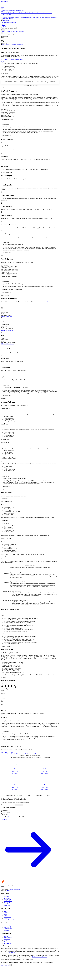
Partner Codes (35, 17)
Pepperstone (39, 795)
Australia (6, 936)
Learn (2, 8)
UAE (5, 941)
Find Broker (6, 20)
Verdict (52, 82)
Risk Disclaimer (8, 928)
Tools (2, 11)
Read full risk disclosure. (13, 952)
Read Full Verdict (18, 59)
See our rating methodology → (42, 301)
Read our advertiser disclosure (39, 957)
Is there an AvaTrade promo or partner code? (13, 672)
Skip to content (4, 1)
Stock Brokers (15, 17)
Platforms (11, 10)
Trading (2, 15)
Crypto (22, 10)
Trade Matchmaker (5, 13)
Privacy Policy (7, 926)
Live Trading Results (9, 919)
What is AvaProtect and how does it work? (12, 663)
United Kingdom (8, 937)
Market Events (7, 917)
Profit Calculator (23, 13)
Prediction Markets (8, 18)
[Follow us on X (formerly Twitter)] (6, 890)
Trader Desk (7, 896)
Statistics (6, 912)
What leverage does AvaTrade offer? (11, 669)
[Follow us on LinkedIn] (8, 890)
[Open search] (2, 20)
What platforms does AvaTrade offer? (11, 666)
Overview (8, 82)
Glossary (6, 10)
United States (7, 939)
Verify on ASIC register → (7, 344)
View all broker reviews (37, 753)
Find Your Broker (8, 901)
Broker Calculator (41, 13)
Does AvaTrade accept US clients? (10, 671)
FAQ (46, 82)
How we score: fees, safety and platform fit (12, 44)
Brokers (3, 17)
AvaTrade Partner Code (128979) (9, 753)
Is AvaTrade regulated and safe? (10, 652)
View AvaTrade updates (49, 675)
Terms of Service (8, 927)
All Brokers (7, 898)
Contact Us (6, 930)
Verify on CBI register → (7, 316)
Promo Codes (28, 17)
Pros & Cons (39, 82)
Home (2, 34)
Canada (6, 940)
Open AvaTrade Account (7, 59)
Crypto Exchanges (49, 17)
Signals (15, 10)
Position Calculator (32, 13)
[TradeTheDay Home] (8, 6)
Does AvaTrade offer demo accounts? (11, 665)
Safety (21, 82)
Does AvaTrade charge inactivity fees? (11, 668)
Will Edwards (10, 816)
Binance (29, 795)
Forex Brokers (8, 17)
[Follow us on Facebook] (9, 890)
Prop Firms (41, 17)
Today (2, 7)
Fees (15, 82)
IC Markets (49, 795)
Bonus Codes (22, 17)
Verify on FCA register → (7, 330)
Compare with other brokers (24, 753)
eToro (20, 795)
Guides (2, 10)
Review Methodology (15, 889)
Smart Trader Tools (14, 13)
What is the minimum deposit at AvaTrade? (12, 662)
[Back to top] (10, 965)
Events (18, 10)
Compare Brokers (8, 14)
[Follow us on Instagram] (10, 890)
